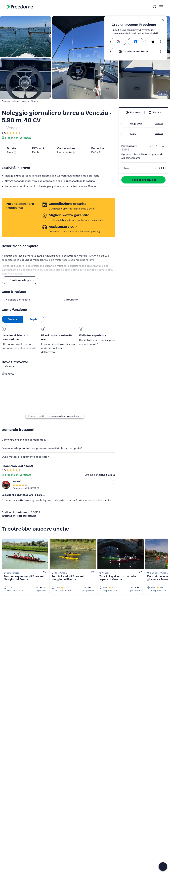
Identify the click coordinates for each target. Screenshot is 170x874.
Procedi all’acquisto (143, 179)
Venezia (13, 127)
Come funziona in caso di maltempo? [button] (24, 439)
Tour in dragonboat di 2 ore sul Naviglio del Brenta (23, 577)
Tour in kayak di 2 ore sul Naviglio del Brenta (68, 577)
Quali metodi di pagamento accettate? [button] (25, 456)
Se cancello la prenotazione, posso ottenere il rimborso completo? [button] (42, 448)
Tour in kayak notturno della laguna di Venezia (117, 577)
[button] (163, 866)
